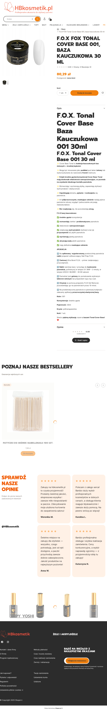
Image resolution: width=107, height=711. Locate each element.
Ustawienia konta (40, 677)
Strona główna (58, 29)
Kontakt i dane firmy (8, 650)
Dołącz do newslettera (77, 661)
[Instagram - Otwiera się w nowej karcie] (8, 642)
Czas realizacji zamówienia (44, 658)
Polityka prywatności (8, 686)
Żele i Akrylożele (65, 634)
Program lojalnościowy (9, 658)
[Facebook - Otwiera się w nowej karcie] (2, 642)
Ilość (59, 88)
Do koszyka (28, 453)
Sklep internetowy (52, 708)
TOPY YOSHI (22, 616)
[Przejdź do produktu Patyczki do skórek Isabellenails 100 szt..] (28, 411)
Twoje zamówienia (41, 673)
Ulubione (37, 682)
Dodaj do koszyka (84, 93)
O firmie (3, 654)
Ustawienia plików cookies (11, 690)
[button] (37, 19)
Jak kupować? (5, 673)
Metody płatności (41, 650)
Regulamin (4, 682)
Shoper (18, 700)
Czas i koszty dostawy (43, 654)
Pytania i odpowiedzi (8, 677)
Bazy (63, 29)
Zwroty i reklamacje (41, 662)
